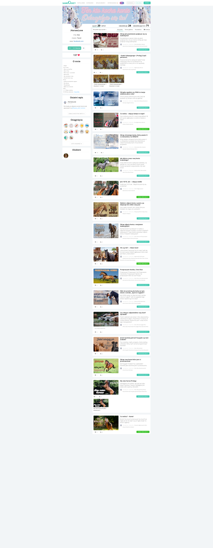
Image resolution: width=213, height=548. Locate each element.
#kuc (145, 324)
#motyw (142, 236)
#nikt (139, 301)
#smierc (133, 280)
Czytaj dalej (76, 92)
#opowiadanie (126, 69)
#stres (139, 280)
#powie (144, 147)
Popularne (81, 3)
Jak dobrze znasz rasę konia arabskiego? (130, 159)
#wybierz (125, 213)
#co (135, 122)
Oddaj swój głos (142, 129)
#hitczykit (142, 256)
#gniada (136, 256)
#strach (136, 280)
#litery (124, 326)
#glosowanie (139, 122)
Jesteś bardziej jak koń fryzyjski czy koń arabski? (134, 338)
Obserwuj (74, 48)
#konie (141, 67)
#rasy (140, 326)
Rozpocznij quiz (142, 49)
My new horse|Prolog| (128, 381)
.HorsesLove (71, 102)
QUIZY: (96, 26)
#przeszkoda (125, 280)
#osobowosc (131, 350)
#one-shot (139, 278)
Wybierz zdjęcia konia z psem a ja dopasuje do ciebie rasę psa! (132, 204)
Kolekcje (147, 29)
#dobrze (136, 170)
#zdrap (141, 46)
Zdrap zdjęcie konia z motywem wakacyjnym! (131, 225)
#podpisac (139, 44)
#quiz (124, 172)
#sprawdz (144, 326)
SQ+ (122, 2)
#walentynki (137, 46)
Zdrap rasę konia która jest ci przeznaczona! (130, 360)
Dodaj (147, 2)
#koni (144, 258)
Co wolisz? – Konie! (127, 416)
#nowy (144, 389)
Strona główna (129, 29)
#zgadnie (129, 102)
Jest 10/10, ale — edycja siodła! (131, 182)
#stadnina (128, 427)
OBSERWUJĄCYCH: (141, 26)
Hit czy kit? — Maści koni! (129, 248)
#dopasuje (136, 211)
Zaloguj (139, 3)
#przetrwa (143, 301)
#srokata (127, 260)
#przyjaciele (135, 391)
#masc (146, 258)
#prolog (131, 69)
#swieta (128, 124)
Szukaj (131, 3)
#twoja (141, 101)
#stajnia (124, 124)
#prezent (125, 149)
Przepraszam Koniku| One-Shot (131, 270)
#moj (141, 389)
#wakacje (125, 238)
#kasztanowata (134, 258)
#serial (130, 303)
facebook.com (79, 41)
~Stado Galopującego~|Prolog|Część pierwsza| (133, 56)
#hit (139, 256)
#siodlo (133, 190)
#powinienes (125, 46)
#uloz (96, 328)
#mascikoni (122, 260)
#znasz (131, 172)
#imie (135, 44)
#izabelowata (126, 258)
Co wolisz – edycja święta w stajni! (132, 114)
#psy (144, 211)
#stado (134, 69)
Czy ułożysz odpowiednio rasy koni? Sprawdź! (133, 313)
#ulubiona (145, 101)
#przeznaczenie (142, 368)
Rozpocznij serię (142, 72)
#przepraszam (145, 278)
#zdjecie (129, 238)
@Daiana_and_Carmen (78, 108)
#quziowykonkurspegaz (133, 326)
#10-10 (136, 188)
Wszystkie (120, 29)
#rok (138, 101)
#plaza (145, 236)
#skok (129, 280)
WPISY (103, 26)
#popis (143, 44)
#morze (139, 236)
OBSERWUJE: (125, 26)
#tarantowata (132, 260)
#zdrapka (145, 46)
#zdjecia (128, 213)
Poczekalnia (138, 29)
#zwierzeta (103, 328)
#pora (135, 101)
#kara (130, 258)
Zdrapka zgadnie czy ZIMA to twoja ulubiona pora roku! (132, 93)
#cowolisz (136, 425)
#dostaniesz (137, 147)
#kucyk (138, 389)
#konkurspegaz (140, 324)
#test (129, 172)
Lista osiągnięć (76, 143)
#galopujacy (137, 67)
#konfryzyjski (126, 350)
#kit (139, 258)
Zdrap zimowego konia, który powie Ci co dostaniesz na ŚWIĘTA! (134, 136)
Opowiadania (113, 3)
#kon (141, 147)
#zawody (143, 280)
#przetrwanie (126, 303)
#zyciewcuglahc (137, 303)
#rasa (126, 172)
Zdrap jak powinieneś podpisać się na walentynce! (133, 35)
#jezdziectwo (125, 190)
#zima (132, 102)
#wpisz (99, 328)
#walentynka (131, 46)
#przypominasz (137, 350)
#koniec (136, 301)
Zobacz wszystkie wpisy (76, 113)
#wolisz (131, 124)
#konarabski (143, 170)
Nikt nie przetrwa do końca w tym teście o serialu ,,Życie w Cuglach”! (132, 292)
